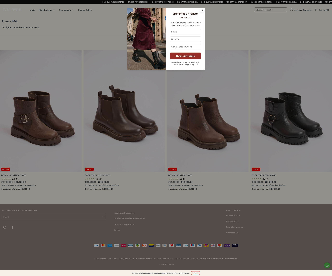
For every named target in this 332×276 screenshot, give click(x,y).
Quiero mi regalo (185, 56)
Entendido (195, 273)
